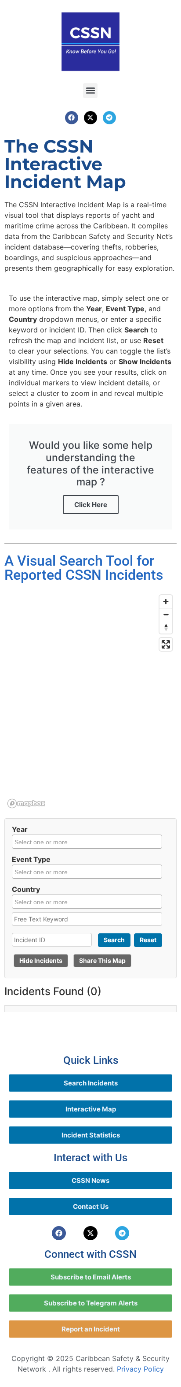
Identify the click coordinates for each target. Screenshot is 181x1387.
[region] (90, 701)
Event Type (31, 859)
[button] (90, 90)
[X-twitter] (90, 117)
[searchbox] (88, 842)
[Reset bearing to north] (165, 627)
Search (114, 939)
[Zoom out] (165, 614)
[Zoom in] (165, 601)
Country (26, 889)
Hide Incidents (40, 960)
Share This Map (102, 960)
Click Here (90, 504)
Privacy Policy (140, 1369)
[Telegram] (109, 117)
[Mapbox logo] (26, 803)
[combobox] (87, 842)
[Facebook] (71, 117)
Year (20, 829)
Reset (148, 939)
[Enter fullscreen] (165, 644)
